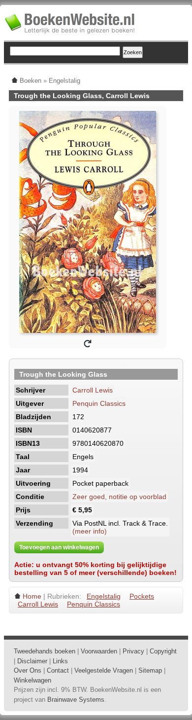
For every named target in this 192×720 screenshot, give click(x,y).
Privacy (133, 651)
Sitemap (150, 670)
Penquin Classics (99, 403)
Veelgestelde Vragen (103, 670)
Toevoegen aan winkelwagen (59, 547)
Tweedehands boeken (44, 651)
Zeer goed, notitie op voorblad (119, 497)
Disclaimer (32, 661)
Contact (58, 670)
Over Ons (27, 670)
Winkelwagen (32, 680)
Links (60, 661)
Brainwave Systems (75, 699)
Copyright (163, 651)
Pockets (141, 596)
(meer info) (89, 531)
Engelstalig (104, 596)
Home (32, 596)
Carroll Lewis (92, 390)
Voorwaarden (99, 651)
